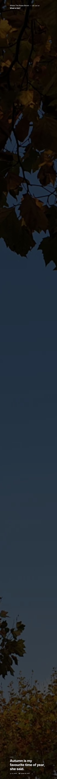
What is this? (15, 8)
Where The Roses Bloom (19, 5)
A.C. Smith (14, 773)
